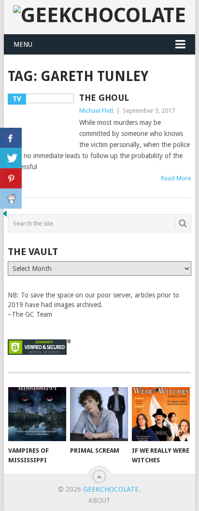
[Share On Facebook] (11, 138)
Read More (176, 178)
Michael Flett (96, 110)
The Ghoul (104, 98)
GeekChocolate (111, 489)
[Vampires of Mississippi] (37, 414)
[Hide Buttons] (5, 216)
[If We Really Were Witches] (161, 414)
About (99, 500)
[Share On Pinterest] (11, 178)
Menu (23, 44)
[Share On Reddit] (11, 198)
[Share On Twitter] (11, 158)
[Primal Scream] (99, 414)
